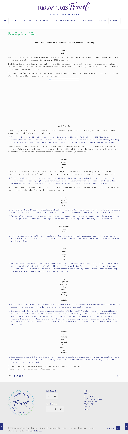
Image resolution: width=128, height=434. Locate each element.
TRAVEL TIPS (89, 404)
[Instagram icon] (111, 428)
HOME (86, 391)
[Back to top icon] (118, 428)
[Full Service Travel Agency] (64, 9)
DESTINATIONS (90, 396)
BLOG (86, 409)
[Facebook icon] (107, 428)
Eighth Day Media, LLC (33, 431)
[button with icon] (49, 396)
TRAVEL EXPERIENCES (93, 399)
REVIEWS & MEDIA (91, 401)
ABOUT (87, 394)
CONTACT (88, 407)
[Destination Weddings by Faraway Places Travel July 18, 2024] (126, 426)
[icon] (113, 428)
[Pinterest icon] (109, 428)
